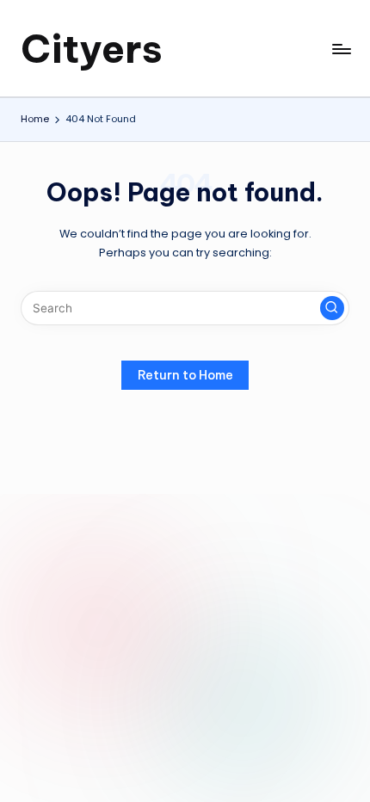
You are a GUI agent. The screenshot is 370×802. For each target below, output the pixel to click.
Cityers (92, 48)
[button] (332, 308)
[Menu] (340, 48)
